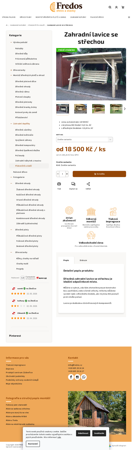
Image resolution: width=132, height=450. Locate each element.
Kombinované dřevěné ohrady (30, 218)
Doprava (10, 368)
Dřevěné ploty (22, 229)
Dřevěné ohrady (23, 86)
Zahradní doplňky (21, 123)
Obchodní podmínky (15, 376)
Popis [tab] (66, 260)
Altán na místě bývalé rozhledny (20, 424)
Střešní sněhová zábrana (27, 64)
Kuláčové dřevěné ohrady (28, 194)
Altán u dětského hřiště (16, 416)
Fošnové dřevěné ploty (27, 241)
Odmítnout (83, 433)
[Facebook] (71, 377)
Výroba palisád (20, 42)
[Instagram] (77, 377)
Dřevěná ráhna (22, 91)
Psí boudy (19, 155)
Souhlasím (99, 433)
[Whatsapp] (84, 377)
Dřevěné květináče (24, 135)
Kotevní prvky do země (26, 112)
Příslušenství (21, 117)
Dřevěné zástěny (23, 129)
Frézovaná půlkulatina (26, 58)
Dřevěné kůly (21, 53)
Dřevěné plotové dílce (25, 81)
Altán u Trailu (12, 420)
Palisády (19, 48)
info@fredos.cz (75, 365)
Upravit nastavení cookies (17, 447)
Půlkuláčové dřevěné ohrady (30, 205)
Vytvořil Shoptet (119, 445)
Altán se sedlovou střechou (18, 409)
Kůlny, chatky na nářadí (27, 258)
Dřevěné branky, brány (26, 107)
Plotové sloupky (23, 96)
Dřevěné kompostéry (25, 145)
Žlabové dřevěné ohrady (28, 189)
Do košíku (101, 174)
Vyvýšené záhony (23, 140)
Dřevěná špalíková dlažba (27, 150)
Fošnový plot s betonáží (16, 405)
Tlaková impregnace (16, 365)
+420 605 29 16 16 (76, 368)
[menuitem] (9, 17)
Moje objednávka (14, 383)
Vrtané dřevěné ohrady (27, 199)
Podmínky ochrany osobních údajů (22, 380)
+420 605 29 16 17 (76, 371)
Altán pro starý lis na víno (17, 412)
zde (59, 437)
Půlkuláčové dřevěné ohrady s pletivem (30, 212)
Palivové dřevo (20, 172)
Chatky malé (22, 263)
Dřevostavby (19, 70)
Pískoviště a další (23, 165)
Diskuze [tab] (83, 260)
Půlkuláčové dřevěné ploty (29, 235)
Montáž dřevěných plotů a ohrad (28, 75)
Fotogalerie (18, 177)
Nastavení (33, 443)
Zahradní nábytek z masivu (28, 160)
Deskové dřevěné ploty (27, 246)
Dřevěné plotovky (23, 102)
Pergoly (20, 268)
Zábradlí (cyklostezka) (27, 223)
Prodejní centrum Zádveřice (19, 372)
